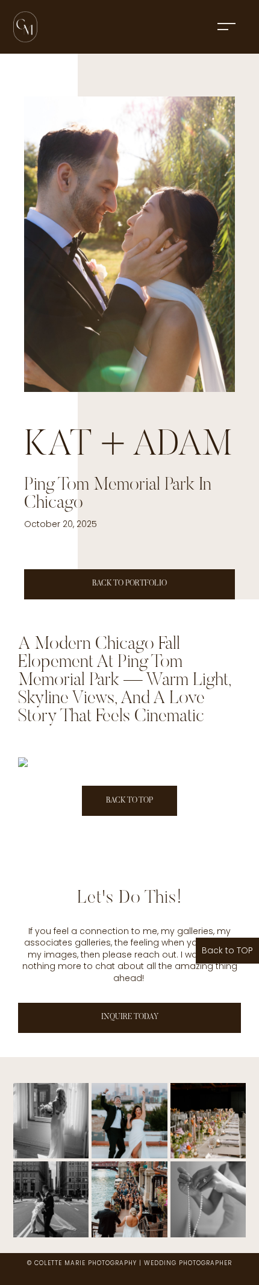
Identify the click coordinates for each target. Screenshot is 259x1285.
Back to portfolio (129, 583)
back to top (129, 800)
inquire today (129, 1017)
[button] (226, 26)
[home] (25, 27)
